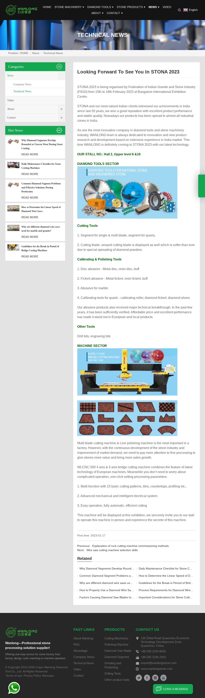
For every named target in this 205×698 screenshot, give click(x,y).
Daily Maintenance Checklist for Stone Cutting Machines (41, 166)
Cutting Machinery (116, 638)
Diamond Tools (99, 7)
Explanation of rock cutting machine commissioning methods (130, 545)
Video (167, 7)
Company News (22, 84)
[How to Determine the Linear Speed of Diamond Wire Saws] (13, 212)
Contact (113, 13)
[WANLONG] (21, 9)
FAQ (76, 644)
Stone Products (130, 7)
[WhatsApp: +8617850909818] (201, 186)
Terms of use (14, 675)
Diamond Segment (117, 657)
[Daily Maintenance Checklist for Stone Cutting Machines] (13, 169)
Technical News (53, 53)
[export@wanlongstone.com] (201, 193)
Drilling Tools (113, 673)
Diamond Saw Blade (118, 650)
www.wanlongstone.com (157, 668)
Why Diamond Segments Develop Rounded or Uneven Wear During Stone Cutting (131, 568)
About (96, 13)
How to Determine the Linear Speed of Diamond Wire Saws (41, 209)
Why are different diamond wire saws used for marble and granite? (121, 583)
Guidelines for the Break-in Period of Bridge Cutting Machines (40, 248)
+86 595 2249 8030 (153, 651)
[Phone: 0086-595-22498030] (201, 178)
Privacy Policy (32, 675)
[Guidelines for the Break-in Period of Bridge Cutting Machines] (13, 251)
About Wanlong (83, 638)
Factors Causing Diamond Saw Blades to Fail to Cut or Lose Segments (124, 597)
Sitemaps (48, 675)
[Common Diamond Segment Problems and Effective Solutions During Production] (13, 191)
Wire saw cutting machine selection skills (112, 550)
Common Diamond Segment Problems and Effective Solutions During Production (130, 575)
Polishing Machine (116, 644)
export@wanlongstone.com (159, 663)
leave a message (175, 689)
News (153, 7)
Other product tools (117, 679)
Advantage (80, 650)
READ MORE (29, 154)
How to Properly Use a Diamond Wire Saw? (107, 590)
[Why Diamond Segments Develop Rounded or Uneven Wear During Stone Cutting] (13, 147)
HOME (47, 7)
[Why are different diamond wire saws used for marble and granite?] (13, 232)
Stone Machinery (67, 7)
